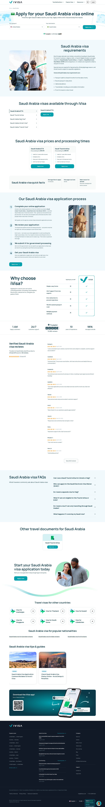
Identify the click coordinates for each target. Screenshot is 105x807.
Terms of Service (13, 793)
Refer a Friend (79, 742)
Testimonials (78, 746)
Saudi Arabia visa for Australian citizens (21, 636)
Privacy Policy (22, 793)
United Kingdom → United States (16, 764)
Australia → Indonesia (14, 739)
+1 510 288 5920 (92, 793)
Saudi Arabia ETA (16, 111)
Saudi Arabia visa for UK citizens (77, 636)
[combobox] (26, 27)
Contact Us (78, 770)
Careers (77, 739)
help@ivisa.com (82, 793)
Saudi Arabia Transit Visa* (19, 127)
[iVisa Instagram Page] (86, 801)
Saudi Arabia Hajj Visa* (18, 119)
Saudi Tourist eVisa (17, 115)
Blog (77, 752)
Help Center (78, 773)
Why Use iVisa (79, 749)
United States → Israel (13, 755)
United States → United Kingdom (16, 736)
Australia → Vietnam (13, 752)
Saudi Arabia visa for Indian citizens (49, 636)
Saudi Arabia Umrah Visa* (19, 123)
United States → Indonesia (14, 749)
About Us (78, 736)
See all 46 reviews (71, 461)
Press (77, 755)
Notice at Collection (33, 793)
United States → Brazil (14, 742)
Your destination (50, 23)
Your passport (13, 23)
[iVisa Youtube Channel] (92, 801)
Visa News (78, 758)
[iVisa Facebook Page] (95, 801)
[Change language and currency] (87, 2)
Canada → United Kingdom (15, 746)
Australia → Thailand (13, 758)
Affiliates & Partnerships (81, 761)
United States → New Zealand (15, 761)
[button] (58, 2)
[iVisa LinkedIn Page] (89, 801)
